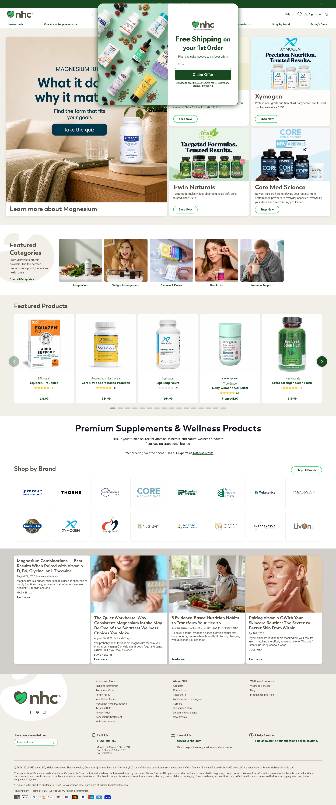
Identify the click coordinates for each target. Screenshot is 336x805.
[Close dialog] (233, 8)
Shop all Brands (306, 470)
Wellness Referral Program (187, 699)
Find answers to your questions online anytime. (286, 741)
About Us (178, 685)
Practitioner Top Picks (262, 694)
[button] (321, 4)
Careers (177, 703)
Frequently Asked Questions (111, 703)
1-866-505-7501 (203, 453)
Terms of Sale (103, 708)
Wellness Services (260, 685)
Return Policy (103, 694)
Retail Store (179, 694)
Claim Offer (203, 74)
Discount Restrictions (185, 712)
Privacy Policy (103, 712)
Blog (252, 690)
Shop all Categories (22, 279)
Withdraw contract (106, 721)
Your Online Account (107, 699)
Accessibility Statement (109, 717)
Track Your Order (105, 690)
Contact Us (179, 690)
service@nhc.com (189, 741)
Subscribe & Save (182, 708)
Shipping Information (107, 685)
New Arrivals (180, 717)
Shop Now (185, 119)
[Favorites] (300, 14)
